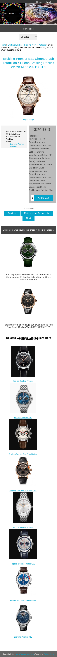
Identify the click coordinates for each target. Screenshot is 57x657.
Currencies (28, 29)
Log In (49, 2)
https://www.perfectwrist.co (25, 654)
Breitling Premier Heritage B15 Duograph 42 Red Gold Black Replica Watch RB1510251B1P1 (29, 326)
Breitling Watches (15, 45)
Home (39, 2)
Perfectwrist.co (49, 654)
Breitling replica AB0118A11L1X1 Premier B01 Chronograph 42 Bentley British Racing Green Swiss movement (28, 277)
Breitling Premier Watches (35, 45)
